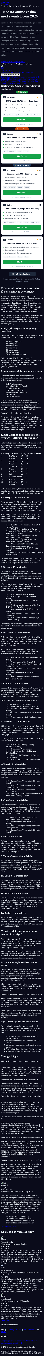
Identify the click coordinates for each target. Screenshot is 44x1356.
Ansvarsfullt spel (15, 1343)
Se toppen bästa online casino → (13, 62)
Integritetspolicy (7, 1341)
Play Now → (22, 120)
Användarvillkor (19, 1341)
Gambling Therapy (12, 1330)
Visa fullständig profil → (10, 1227)
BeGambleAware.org (22, 281)
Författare (4, 4)
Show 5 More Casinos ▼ (22, 274)
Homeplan (5, 2)
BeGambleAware (28, 1330)
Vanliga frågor (20, 83)
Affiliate (29, 1341)
